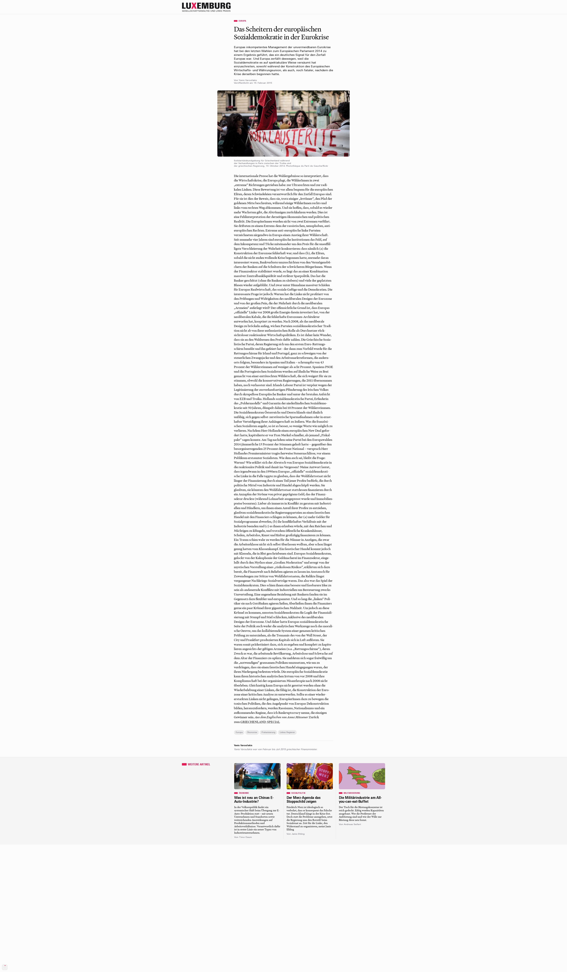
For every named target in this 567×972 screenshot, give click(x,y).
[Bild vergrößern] (283, 123)
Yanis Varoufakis (248, 80)
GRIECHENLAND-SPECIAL (260, 722)
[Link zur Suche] (358, 7)
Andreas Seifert (352, 824)
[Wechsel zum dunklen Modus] (376, 7)
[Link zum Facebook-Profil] (370, 7)
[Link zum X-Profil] (364, 7)
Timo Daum (245, 837)
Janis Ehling (298, 834)
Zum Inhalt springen (557, 2)
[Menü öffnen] (382, 7)
